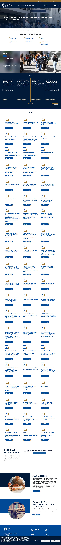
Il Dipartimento (29, 41)
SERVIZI (57, 5)
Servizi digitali (47, 535)
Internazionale (32, 5)
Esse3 (45, 531)
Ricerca (26, 5)
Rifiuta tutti (45, 540)
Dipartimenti (4, 1)
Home (4, 30)
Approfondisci (36, 490)
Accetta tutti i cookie (39, 455)
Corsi (19, 5)
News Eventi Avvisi (22, 1)
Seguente (59, 90)
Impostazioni (35, 540)
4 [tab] (32, 103)
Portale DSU (46, 533)
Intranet (46, 534)
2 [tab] (29, 103)
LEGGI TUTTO (11, 70)
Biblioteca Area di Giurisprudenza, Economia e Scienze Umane (46, 43)
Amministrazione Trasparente (35, 533)
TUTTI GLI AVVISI (52, 443)
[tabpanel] (9, 90)
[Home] (7, 5)
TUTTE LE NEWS (55, 104)
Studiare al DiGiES (29, 38)
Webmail (46, 530)
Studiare (22, 5)
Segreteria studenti (9, 1)
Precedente (2, 90)
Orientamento (16, 1)
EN (56, 1)
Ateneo (37, 5)
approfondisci (36, 514)
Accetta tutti (55, 540)
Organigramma (33, 530)
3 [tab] (31, 103)
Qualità (32, 535)
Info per (45, 5)
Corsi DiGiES (13, 38)
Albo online (32, 534)
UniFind (32, 531)
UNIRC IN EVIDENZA (7, 53)
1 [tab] (28, 103)
